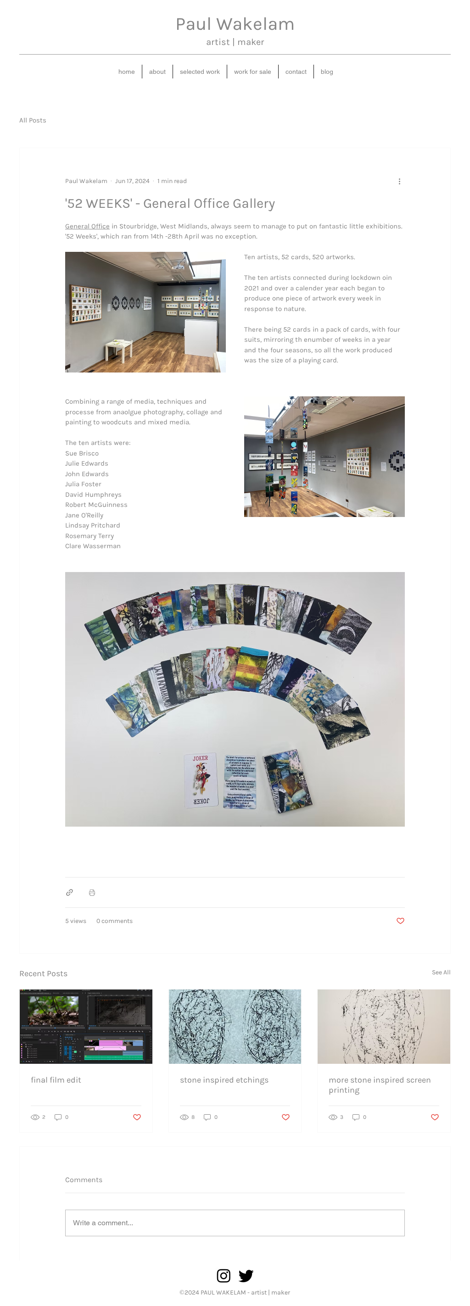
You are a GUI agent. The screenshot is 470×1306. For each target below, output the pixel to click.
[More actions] (399, 181)
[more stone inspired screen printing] (384, 1026)
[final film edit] (86, 1026)
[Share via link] (69, 892)
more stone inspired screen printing (380, 1085)
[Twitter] (246, 1275)
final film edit (56, 1080)
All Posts (32, 120)
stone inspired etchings (224, 1080)
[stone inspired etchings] (235, 1026)
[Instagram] (224, 1275)
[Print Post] (92, 892)
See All (441, 972)
